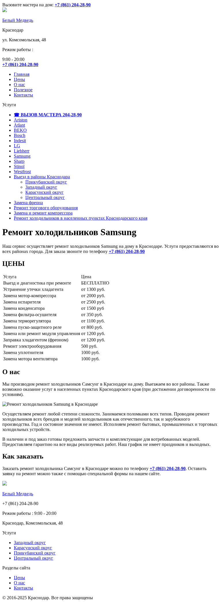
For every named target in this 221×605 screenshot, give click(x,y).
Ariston (20, 119)
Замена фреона (28, 202)
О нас (19, 84)
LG (17, 145)
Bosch (19, 135)
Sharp (19, 161)
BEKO (20, 130)
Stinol (19, 166)
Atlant (19, 125)
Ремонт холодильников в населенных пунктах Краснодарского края (80, 218)
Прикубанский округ (46, 181)
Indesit (20, 140)
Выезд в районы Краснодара (42, 176)
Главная (21, 74)
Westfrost (22, 171)
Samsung (22, 156)
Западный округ (41, 187)
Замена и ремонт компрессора (43, 212)
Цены (19, 79)
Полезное (23, 89)
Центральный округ (45, 197)
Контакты (23, 94)
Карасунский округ (44, 192)
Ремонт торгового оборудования (46, 207)
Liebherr (21, 150)
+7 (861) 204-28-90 (127, 251)
